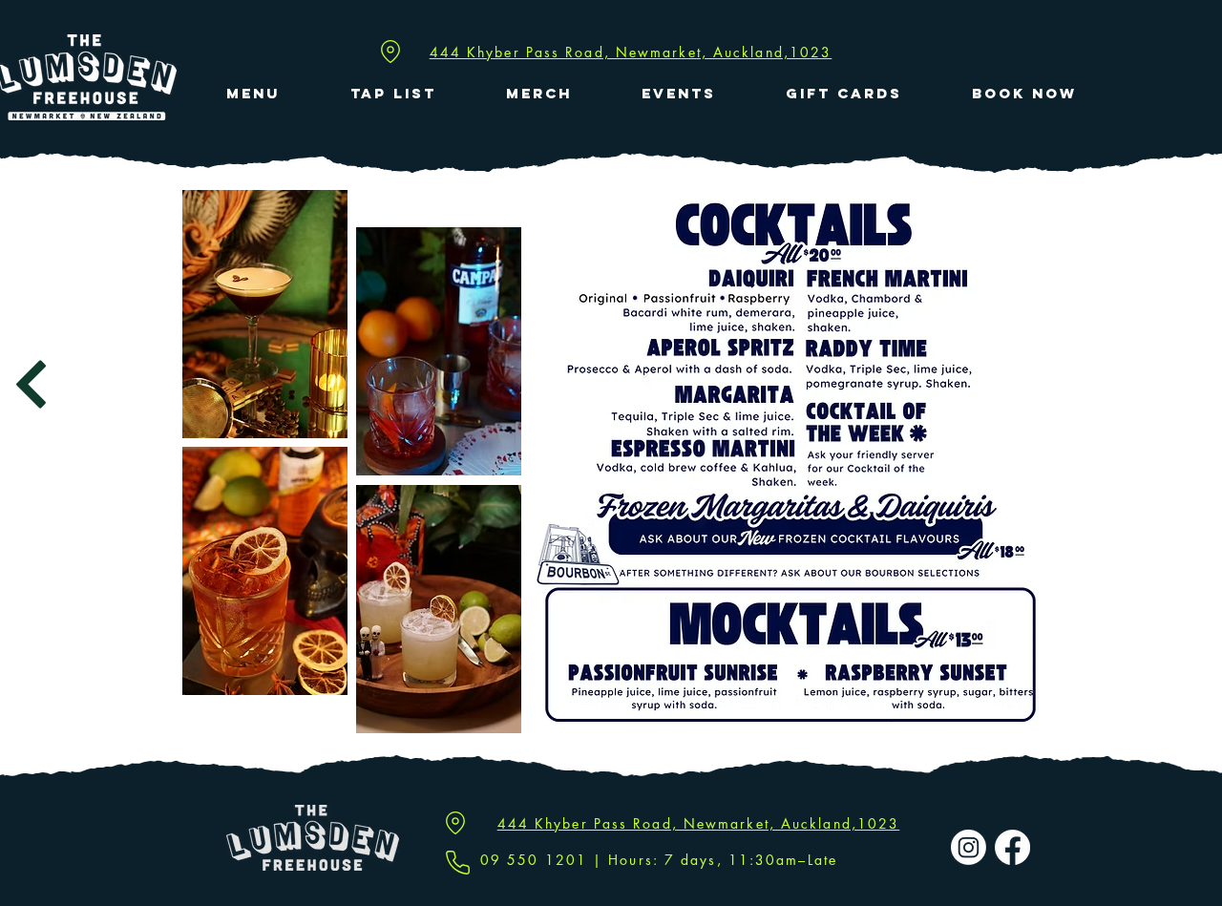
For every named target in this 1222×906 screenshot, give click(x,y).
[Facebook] (1012, 847)
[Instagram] (968, 847)
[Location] (390, 51)
